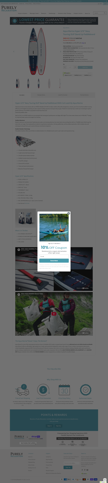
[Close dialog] (68, 213)
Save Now (54, 261)
